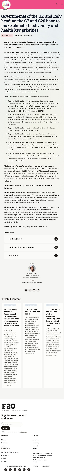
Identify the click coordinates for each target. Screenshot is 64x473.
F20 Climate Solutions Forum (9, 452)
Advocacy (35, 440)
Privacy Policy (46, 466)
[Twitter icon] (30, 290)
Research (35, 446)
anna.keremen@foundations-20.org (32, 277)
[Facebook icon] (26, 290)
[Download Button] (55, 239)
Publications (5, 455)
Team (3, 446)
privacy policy (23, 432)
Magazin (3, 461)
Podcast (3, 458)
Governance (4, 443)
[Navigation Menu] (61, 5)
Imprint (36, 466)
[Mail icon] (38, 290)
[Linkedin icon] (34, 290)
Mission (3, 440)
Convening (36, 443)
